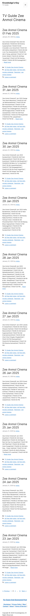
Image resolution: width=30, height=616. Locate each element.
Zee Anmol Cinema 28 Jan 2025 (14, 256)
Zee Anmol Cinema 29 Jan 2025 (14, 199)
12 (20, 591)
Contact (5, 606)
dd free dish (21, 70)
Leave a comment (10, 77)
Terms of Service (20, 606)
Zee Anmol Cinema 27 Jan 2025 (14, 314)
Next (24, 591)
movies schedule (7, 72)
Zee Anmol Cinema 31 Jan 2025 (14, 88)
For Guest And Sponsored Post (15, 600)
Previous (6, 591)
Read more (7, 62)
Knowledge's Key (10, 3)
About (12, 606)
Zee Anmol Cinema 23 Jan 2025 (14, 537)
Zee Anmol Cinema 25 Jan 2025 (14, 425)
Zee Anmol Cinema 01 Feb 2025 (14, 31)
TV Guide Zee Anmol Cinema (14, 67)
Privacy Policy (16, 604)
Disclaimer (7, 604)
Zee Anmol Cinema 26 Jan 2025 (14, 371)
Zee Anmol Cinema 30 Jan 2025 (14, 144)
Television (17, 72)
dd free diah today (10, 70)
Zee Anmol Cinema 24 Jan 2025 (14, 480)
